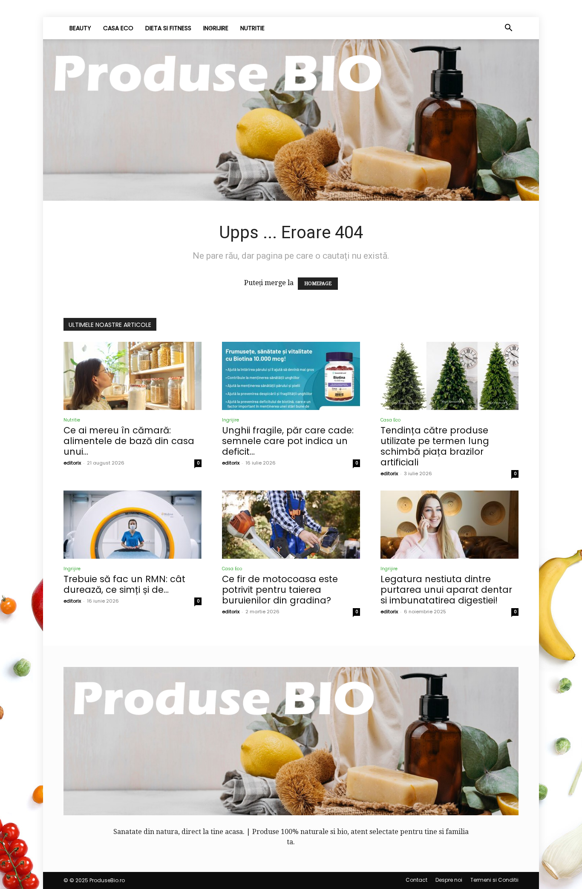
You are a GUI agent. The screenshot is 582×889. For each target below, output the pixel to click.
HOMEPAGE (317, 283)
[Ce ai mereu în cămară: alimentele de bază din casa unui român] (132, 376)
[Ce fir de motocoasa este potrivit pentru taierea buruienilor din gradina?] (291, 525)
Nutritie (252, 28)
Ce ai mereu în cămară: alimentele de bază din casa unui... (128, 441)
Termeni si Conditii (494, 879)
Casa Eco (118, 28)
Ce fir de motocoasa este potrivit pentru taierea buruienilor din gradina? (280, 589)
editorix (72, 462)
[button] (508, 28)
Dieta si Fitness (168, 28)
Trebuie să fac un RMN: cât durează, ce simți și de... (124, 584)
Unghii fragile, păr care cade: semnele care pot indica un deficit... (288, 441)
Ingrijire (215, 28)
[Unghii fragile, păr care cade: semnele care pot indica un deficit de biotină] (291, 376)
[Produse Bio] (291, 120)
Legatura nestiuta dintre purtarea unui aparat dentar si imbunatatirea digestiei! (446, 589)
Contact (416, 879)
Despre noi (448, 879)
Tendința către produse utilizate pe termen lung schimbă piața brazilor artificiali (434, 446)
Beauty (80, 28)
